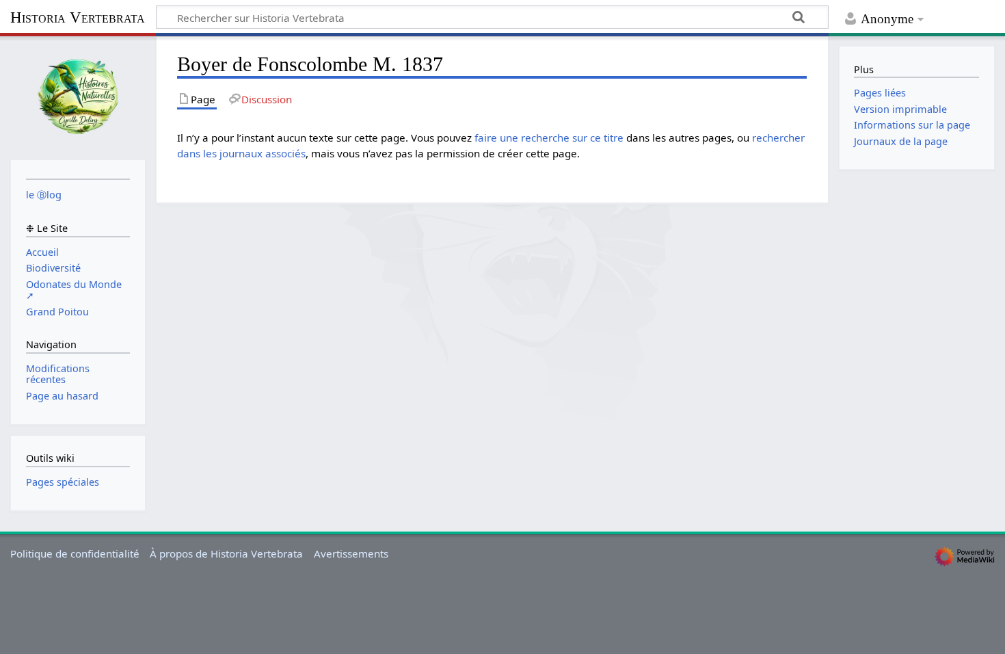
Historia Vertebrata (77, 17)
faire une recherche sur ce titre (549, 137)
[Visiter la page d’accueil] (78, 96)
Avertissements (351, 553)
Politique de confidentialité (74, 553)
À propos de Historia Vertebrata (226, 553)
